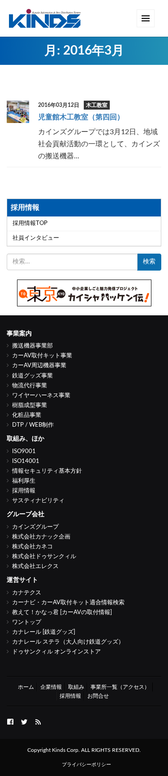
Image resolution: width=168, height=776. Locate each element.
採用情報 (23, 491)
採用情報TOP (30, 223)
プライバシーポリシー (86, 764)
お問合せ (98, 696)
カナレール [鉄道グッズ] (43, 632)
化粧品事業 (26, 415)
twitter (24, 721)
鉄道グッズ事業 (32, 376)
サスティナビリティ (38, 501)
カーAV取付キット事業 (42, 356)
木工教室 (97, 105)
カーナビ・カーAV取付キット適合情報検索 (68, 603)
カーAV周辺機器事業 (39, 366)
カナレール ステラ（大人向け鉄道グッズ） (68, 642)
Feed (38, 721)
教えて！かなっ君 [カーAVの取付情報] (62, 612)
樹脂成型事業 (29, 405)
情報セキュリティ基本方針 (47, 471)
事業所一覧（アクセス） (120, 687)
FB (10, 721)
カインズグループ (35, 527)
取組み (76, 687)
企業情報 (51, 687)
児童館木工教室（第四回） (81, 117)
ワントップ (26, 622)
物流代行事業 (29, 386)
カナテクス (26, 593)
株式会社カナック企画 (41, 537)
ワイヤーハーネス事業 (41, 396)
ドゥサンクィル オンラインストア (56, 652)
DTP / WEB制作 (33, 425)
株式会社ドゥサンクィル (44, 557)
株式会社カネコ (32, 547)
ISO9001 (24, 451)
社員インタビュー (36, 238)
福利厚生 (23, 481)
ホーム (26, 687)
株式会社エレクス (35, 566)
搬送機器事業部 (32, 346)
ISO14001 (25, 461)
